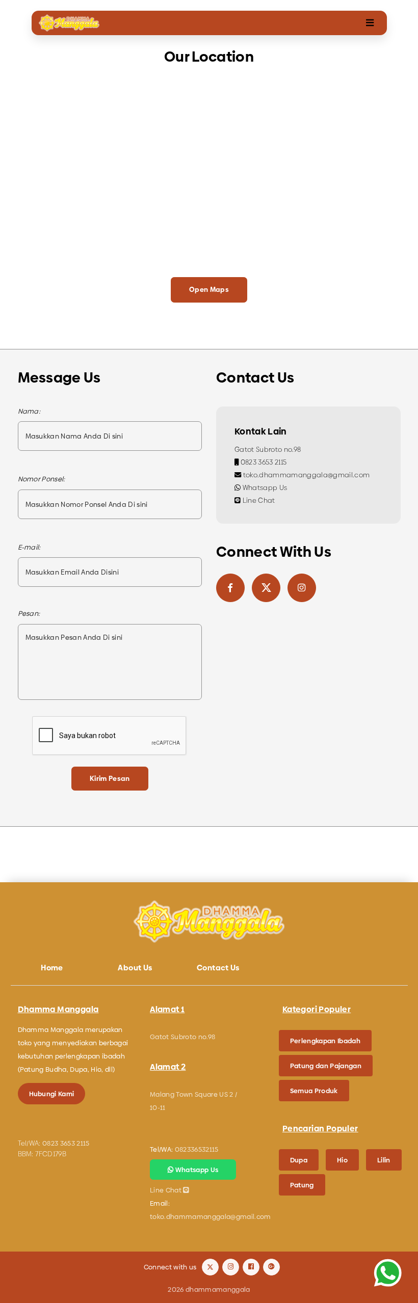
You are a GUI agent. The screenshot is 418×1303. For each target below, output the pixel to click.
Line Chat (258, 500)
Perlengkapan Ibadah (325, 1040)
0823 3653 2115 (262, 462)
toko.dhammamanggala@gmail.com (305, 475)
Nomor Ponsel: (41, 479)
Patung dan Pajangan (325, 1065)
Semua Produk (314, 1090)
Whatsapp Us (264, 488)
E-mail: (29, 547)
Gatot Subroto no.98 (267, 449)
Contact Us (218, 967)
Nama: (29, 411)
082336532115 (197, 1149)
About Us (135, 967)
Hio (342, 1159)
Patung (302, 1184)
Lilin (383, 1159)
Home (52, 967)
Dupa (298, 1159)
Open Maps (209, 289)
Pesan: (29, 613)
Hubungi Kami (51, 1093)
